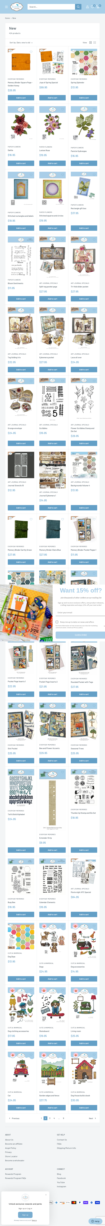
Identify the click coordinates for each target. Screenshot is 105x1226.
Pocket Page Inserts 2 (48, 682)
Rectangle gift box (78, 208)
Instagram (61, 1186)
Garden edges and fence (49, 1095)
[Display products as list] (95, 42)
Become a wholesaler (14, 1160)
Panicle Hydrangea (79, 151)
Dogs (41, 967)
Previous (15, 1118)
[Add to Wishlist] (31, 52)
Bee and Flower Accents (49, 748)
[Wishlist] (92, 6)
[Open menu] (6, 7)
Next (91, 1118)
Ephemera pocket (46, 357)
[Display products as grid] (90, 42)
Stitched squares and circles (51, 215)
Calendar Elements (47, 902)
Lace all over (76, 357)
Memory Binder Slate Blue (50, 550)
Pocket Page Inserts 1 (17, 681)
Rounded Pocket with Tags (82, 682)
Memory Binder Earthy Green (20, 550)
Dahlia (10, 150)
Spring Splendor (77, 82)
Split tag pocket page (48, 286)
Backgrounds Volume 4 (80, 485)
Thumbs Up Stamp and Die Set (83, 813)
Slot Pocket (13, 748)
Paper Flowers (14, 147)
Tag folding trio (14, 357)
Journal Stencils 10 (16, 485)
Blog (59, 1174)
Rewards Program (13, 1174)
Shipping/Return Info (66, 1148)
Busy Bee (11, 902)
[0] (97, 6)
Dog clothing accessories (18, 1031)
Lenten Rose (44, 150)
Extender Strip (45, 838)
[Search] (78, 7)
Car (9, 1095)
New (14, 18)
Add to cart (21, 98)
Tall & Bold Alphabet (16, 814)
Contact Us (62, 1139)
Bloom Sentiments (15, 283)
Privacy (8, 1152)
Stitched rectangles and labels (20, 216)
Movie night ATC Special (81, 892)
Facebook (61, 1178)
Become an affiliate (13, 1144)
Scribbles (43, 428)
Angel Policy (10, 1148)
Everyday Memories (16, 79)
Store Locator (11, 1156)
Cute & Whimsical (15, 953)
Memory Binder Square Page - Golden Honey (20, 84)
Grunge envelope (15, 428)
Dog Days (11, 956)
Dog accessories (78, 967)
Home (7, 18)
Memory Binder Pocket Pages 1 (83, 550)
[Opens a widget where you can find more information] (95, 1221)
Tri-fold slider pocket (79, 286)
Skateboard (44, 1031)
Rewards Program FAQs (15, 1178)
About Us (9, 1139)
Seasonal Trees (77, 748)
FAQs (59, 1144)
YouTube (61, 1182)
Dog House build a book (80, 1095)
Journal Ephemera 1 (47, 495)
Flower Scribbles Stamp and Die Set (82, 429)
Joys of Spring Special (48, 82)
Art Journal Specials (48, 283)
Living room (76, 1031)
